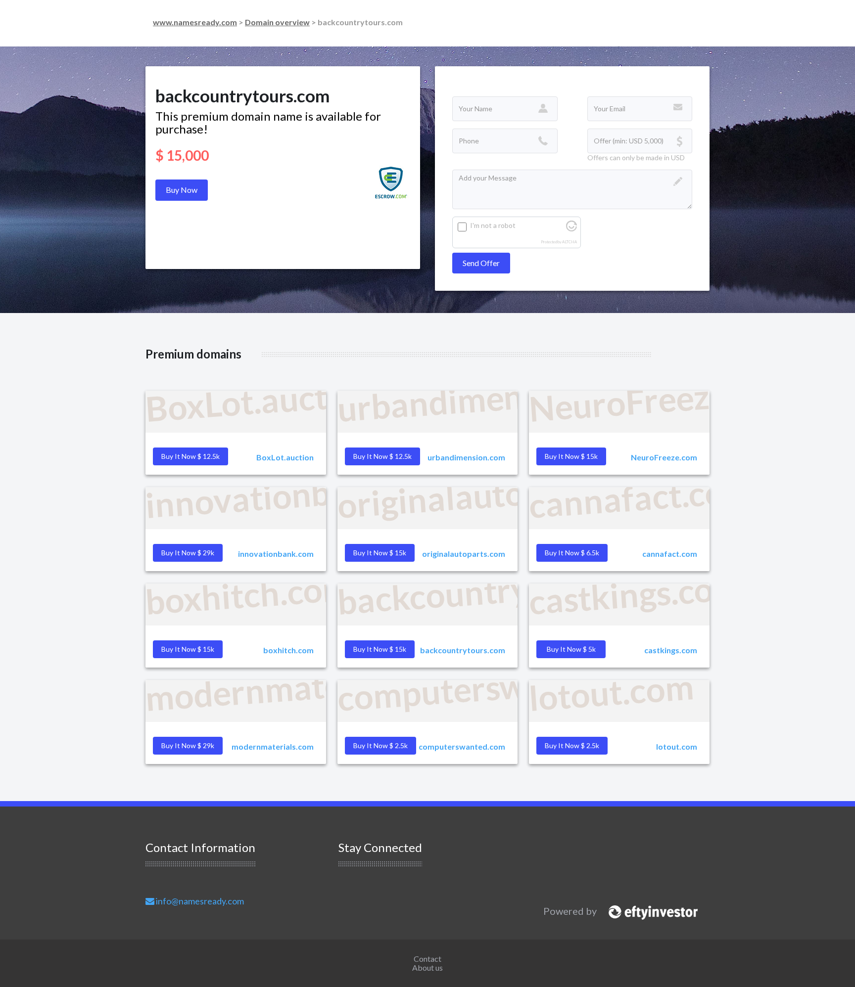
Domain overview (277, 22)
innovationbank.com (276, 553)
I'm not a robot (493, 225)
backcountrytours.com (462, 650)
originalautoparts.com (463, 553)
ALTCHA (569, 242)
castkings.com (670, 650)
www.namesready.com (195, 22)
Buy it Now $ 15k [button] (571, 456)
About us (427, 967)
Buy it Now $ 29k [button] (187, 552)
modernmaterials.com (273, 746)
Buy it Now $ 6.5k (572, 552)
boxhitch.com (288, 650)
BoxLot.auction (285, 457)
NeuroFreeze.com (664, 457)
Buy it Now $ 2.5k (572, 745)
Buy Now (181, 189)
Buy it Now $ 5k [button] (571, 649)
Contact (427, 958)
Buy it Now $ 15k (379, 649)
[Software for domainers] (648, 911)
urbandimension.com (466, 457)
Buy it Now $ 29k (187, 745)
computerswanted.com (462, 746)
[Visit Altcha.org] (571, 228)
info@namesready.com (199, 901)
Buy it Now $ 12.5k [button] (190, 456)
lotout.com (676, 746)
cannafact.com (669, 553)
